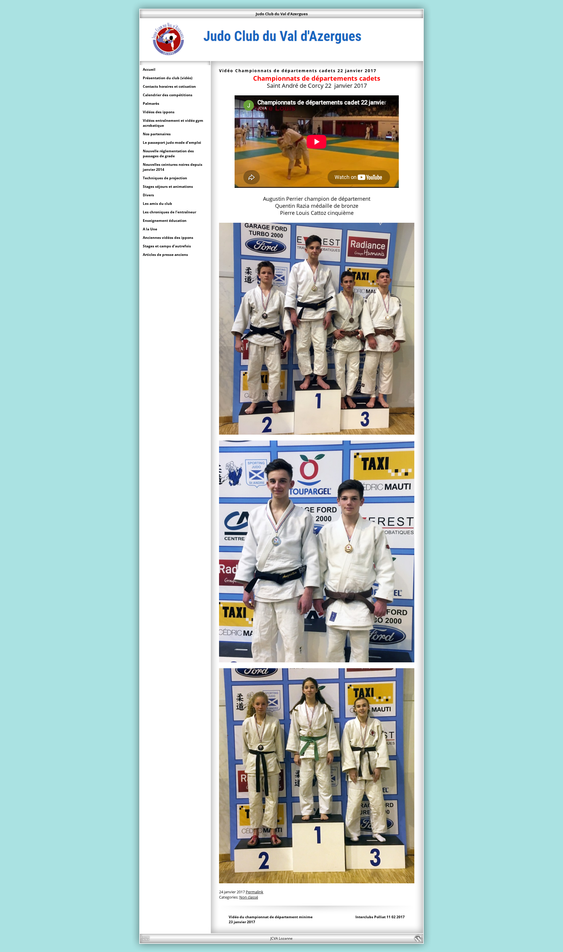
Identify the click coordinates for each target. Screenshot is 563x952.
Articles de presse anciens (165, 254)
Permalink (254, 891)
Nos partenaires (157, 133)
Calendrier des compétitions (167, 94)
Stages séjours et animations (168, 186)
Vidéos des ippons (158, 111)
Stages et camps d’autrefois (167, 246)
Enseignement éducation (164, 220)
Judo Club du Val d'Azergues (282, 13)
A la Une (150, 229)
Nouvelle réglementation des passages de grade (168, 153)
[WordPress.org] (418, 938)
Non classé (248, 897)
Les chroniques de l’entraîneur (169, 212)
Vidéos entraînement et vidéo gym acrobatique (173, 123)
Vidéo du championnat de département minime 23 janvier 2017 (271, 919)
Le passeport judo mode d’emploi (172, 142)
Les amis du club (157, 203)
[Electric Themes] (145, 938)
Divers (148, 195)
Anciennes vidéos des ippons (168, 237)
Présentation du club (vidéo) (167, 77)
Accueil (149, 69)
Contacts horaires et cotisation (169, 86)
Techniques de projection (165, 177)
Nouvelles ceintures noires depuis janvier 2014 (172, 167)
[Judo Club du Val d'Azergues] (281, 58)
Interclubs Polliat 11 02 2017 (380, 916)
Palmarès (151, 103)
